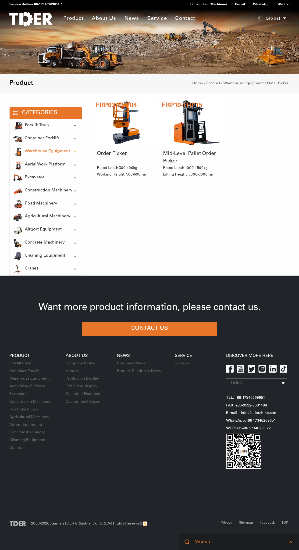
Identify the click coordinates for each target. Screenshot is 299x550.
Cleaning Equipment (45, 256)
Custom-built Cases (83, 402)
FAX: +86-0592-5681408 (246, 405)
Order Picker (277, 83)
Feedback (267, 523)
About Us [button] (104, 18)
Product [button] (73, 18)
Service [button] (157, 18)
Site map (246, 523)
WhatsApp (261, 4)
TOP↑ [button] (285, 523)
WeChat (284, 4)
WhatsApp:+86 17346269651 (251, 421)
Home (197, 83)
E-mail (240, 4)
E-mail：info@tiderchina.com (252, 413)
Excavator (34, 177)
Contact (185, 18)
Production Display (82, 379)
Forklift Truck (37, 125)
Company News (131, 363)
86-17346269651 (47, 4)
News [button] (132, 18)
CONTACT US (149, 328)
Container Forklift (42, 138)
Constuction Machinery (208, 4)
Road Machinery (41, 203)
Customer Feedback (83, 394)
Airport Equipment (43, 229)
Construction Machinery (48, 190)
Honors (72, 371)
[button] (290, 542)
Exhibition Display (81, 386)
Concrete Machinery (45, 243)
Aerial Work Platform (45, 164)
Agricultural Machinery (47, 216)
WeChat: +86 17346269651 (249, 428)
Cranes (32, 268)
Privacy (226, 523)
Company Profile (80, 363)
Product (213, 83)
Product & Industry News (139, 371)
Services (182, 363)
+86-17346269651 (250, 398)
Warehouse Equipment (243, 83)
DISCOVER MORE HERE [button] (249, 356)
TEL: (230, 398)
